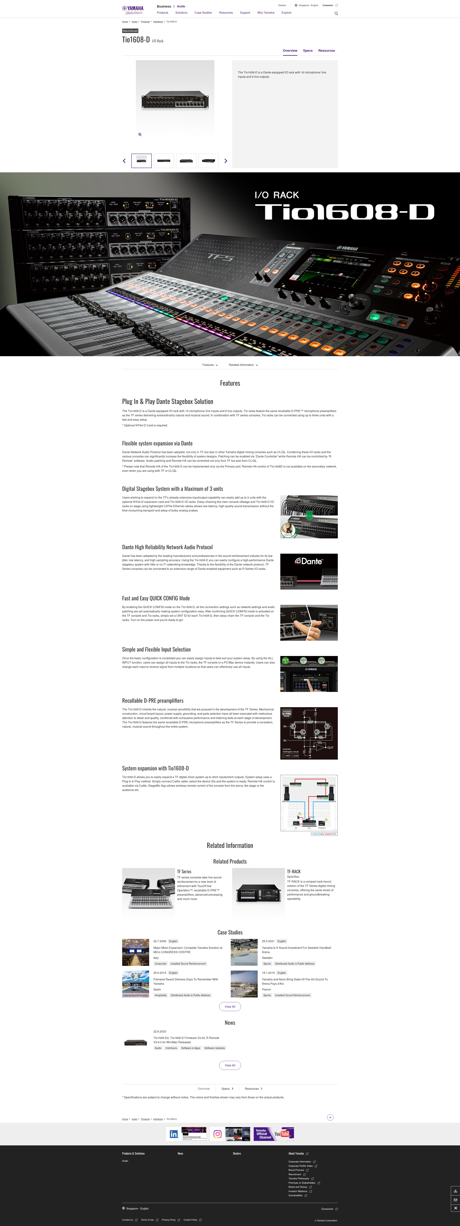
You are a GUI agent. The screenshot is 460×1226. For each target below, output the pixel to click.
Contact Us (127, 1219)
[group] (141, 161)
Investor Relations (298, 1191)
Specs (308, 50)
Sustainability (296, 1195)
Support (245, 12)
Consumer (328, 5)
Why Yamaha (265, 12)
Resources (226, 12)
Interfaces (158, 21)
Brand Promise (296, 1170)
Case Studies (203, 12)
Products (162, 12)
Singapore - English (308, 5)
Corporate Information (300, 1161)
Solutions (181, 12)
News (180, 1153)
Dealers (282, 5)
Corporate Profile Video (301, 1165)
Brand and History (298, 1186)
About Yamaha (296, 1153)
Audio (181, 6)
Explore (286, 12)
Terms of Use (147, 1219)
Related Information (241, 365)
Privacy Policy (169, 1219)
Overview (290, 50)
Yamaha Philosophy (299, 1178)
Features (208, 365)
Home (125, 21)
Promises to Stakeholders (302, 1182)
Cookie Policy (190, 1219)
